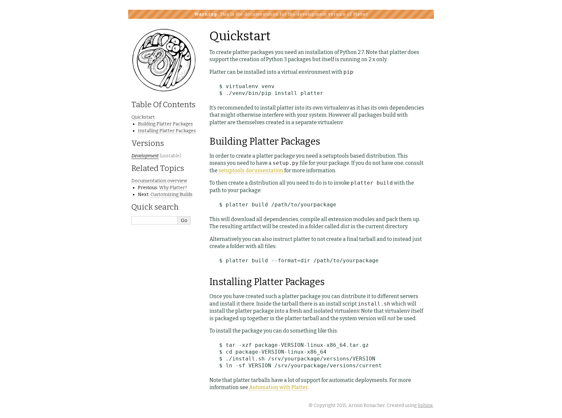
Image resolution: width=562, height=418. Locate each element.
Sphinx (425, 405)
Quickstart (143, 117)
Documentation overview (159, 181)
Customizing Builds (172, 194)
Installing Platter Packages (167, 131)
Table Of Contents (163, 104)
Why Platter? (173, 187)
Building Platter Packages (165, 124)
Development (145, 156)
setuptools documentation (251, 170)
